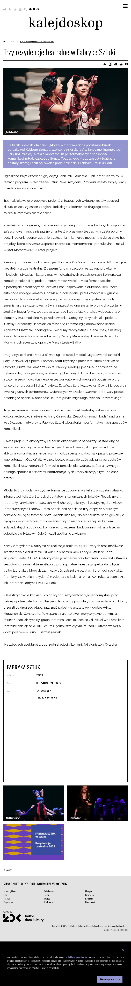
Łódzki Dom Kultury (23, 918)
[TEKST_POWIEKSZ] (34, 9)
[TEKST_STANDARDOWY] (30, 9)
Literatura (89, 895)
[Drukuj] (121, 64)
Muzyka (88, 891)
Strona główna (9, 891)
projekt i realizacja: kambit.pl (116, 929)
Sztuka (6, 898)
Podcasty (48, 902)
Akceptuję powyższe (110, 979)
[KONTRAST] (38, 9)
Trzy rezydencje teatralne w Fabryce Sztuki (37, 41)
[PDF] (110, 64)
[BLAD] (104, 64)
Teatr (13, 41)
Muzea (47, 898)
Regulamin (8, 902)
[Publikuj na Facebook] (126, 64)
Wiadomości (49, 891)
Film (5, 895)
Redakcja (89, 898)
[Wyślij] (115, 64)
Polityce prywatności (77, 957)
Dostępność (90, 902)
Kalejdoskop (65, 23)
